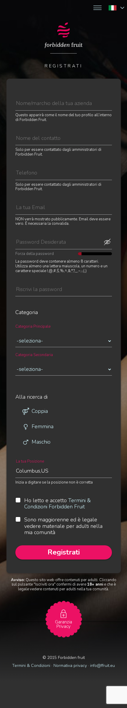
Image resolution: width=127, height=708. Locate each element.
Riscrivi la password (34, 280)
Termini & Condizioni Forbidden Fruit (57, 503)
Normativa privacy (70, 665)
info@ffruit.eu (102, 665)
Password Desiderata (35, 233)
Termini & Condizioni (31, 665)
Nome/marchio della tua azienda (43, 94)
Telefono (23, 164)
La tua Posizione (30, 461)
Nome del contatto (32, 129)
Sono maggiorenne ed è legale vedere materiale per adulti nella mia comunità (63, 526)
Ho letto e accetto (57, 503)
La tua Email (26, 198)
